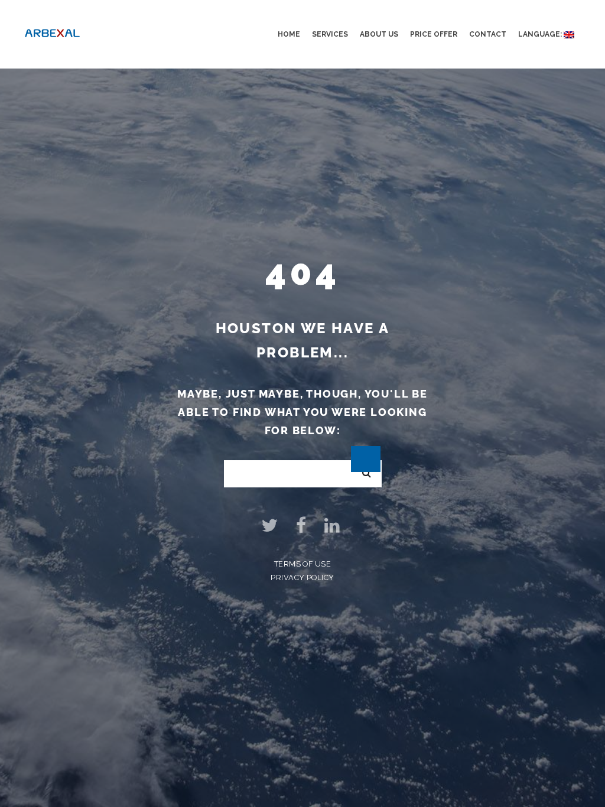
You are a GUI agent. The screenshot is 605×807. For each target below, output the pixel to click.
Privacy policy (302, 577)
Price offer (433, 34)
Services (330, 34)
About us (379, 34)
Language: (541, 34)
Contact (487, 34)
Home (289, 34)
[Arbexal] (52, 31)
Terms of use (302, 563)
